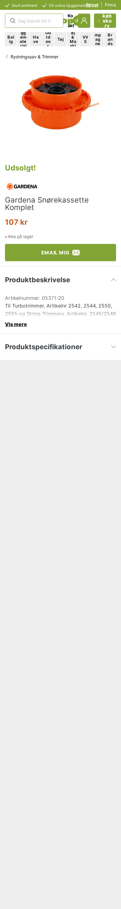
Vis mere (16, 324)
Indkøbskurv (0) (107, 21)
